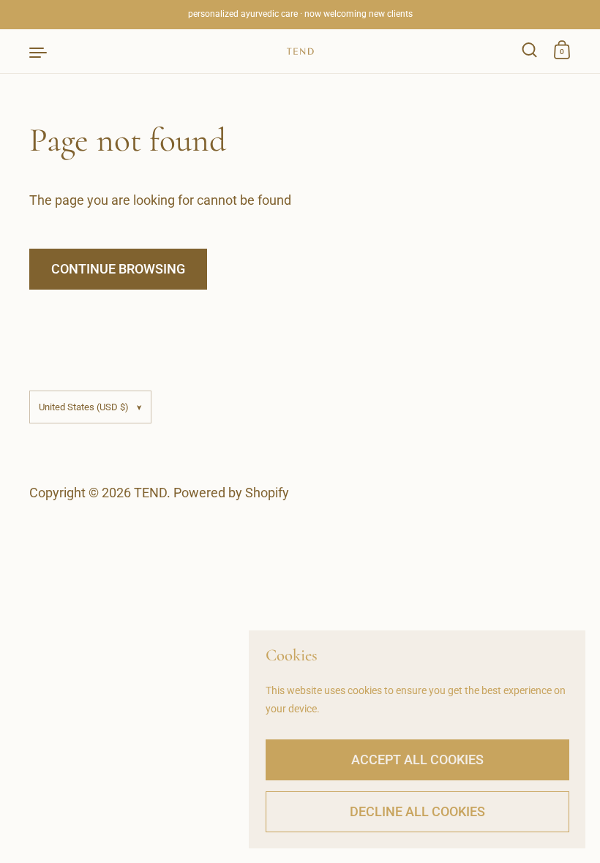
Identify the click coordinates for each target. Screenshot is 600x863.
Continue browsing (118, 268)
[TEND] (300, 51)
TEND (150, 492)
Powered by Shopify (231, 492)
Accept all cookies (417, 759)
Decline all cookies (417, 811)
